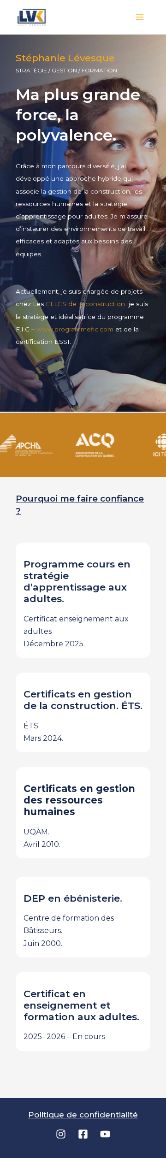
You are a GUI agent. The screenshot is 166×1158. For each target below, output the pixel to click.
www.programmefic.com (74, 329)
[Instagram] (61, 1134)
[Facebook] (83, 1134)
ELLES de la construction (86, 303)
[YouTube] (105, 1134)
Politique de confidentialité (83, 1114)
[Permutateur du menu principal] (140, 17)
